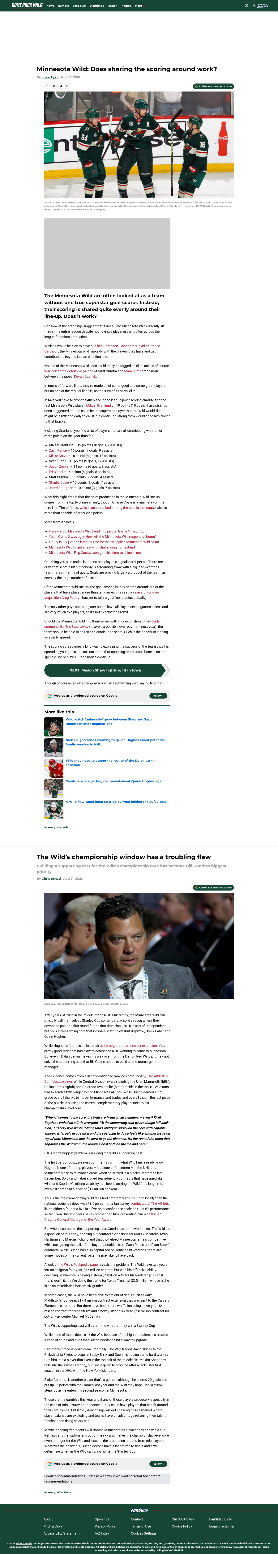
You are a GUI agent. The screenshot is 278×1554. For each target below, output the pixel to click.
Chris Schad (51, 878)
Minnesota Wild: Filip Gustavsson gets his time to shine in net (95, 553)
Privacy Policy (105, 1526)
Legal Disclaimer (221, 1526)
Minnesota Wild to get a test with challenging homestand (92, 547)
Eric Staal (56, 472)
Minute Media (24, 1543)
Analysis (62, 827)
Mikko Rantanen (105, 346)
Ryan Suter (132, 371)
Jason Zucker (59, 466)
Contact (137, 1519)
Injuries (126, 5)
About (48, 1519)
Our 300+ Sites (183, 1519)
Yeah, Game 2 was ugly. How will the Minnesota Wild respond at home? (103, 537)
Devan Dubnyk (85, 376)
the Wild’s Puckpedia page (78, 1264)
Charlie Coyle (59, 482)
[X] (246, 5)
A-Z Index (102, 1533)
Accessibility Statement (61, 1533)
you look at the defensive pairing (68, 371)
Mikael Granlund (98, 405)
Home (48, 827)
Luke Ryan (50, 77)
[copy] (67, 86)
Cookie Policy (182, 1526)
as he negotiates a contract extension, (129, 1046)
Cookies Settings (143, 1533)
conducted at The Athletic (149, 1203)
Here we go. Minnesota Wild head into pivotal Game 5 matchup (96, 531)
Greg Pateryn (71, 598)
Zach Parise (58, 450)
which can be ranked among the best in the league (118, 508)
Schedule (79, 5)
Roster (112, 5)
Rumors (63, 5)
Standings (97, 5)
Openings (102, 1519)
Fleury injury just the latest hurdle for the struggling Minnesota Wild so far (104, 542)
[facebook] (254, 5)
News (50, 5)
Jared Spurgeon (61, 488)
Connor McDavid (132, 346)
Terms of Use (141, 1526)
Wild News (64, 1492)
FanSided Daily (220, 1519)
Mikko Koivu (58, 456)
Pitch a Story (53, 1526)
